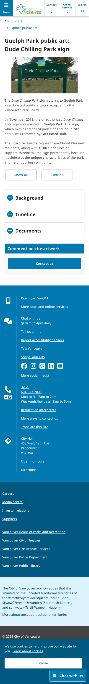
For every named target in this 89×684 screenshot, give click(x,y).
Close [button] (43, 663)
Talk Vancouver (32, 348)
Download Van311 (34, 298)
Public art (14, 21)
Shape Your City (33, 357)
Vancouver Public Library (21, 565)
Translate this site (34, 427)
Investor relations (15, 510)
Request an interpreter (38, 410)
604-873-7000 (31, 392)
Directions (29, 469)
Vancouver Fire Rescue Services (26, 549)
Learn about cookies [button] (28, 651)
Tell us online (31, 331)
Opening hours (32, 461)
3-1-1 (25, 387)
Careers (8, 493)
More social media (35, 375)
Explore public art (23, 28)
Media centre (12, 502)
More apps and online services (44, 306)
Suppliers (9, 519)
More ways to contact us (39, 418)
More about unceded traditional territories (35, 614)
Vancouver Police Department (24, 557)
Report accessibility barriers (42, 340)
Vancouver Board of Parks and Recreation (33, 532)
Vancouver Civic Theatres (21, 540)
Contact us (44, 263)
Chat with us (30, 318)
